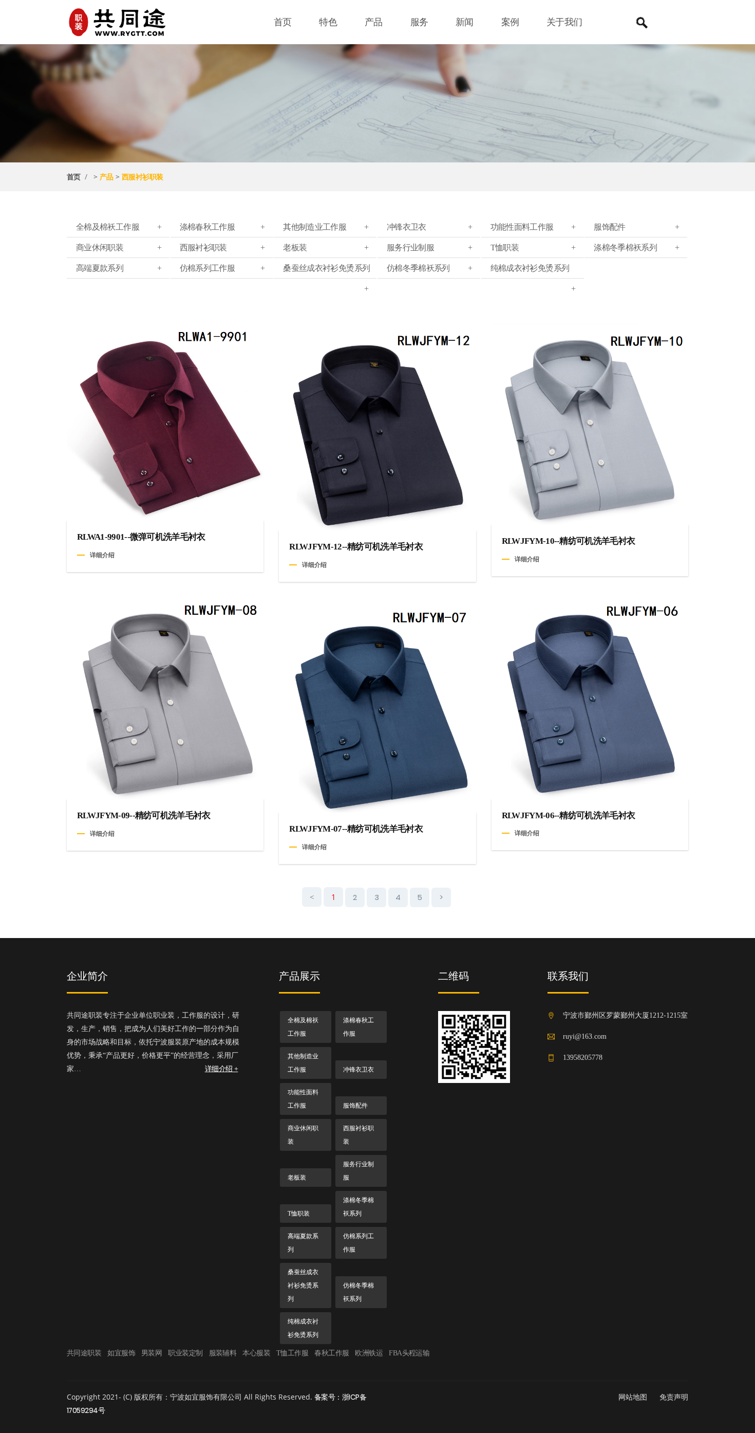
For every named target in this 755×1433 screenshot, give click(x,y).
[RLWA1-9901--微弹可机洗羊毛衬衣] (165, 421)
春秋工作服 (331, 1353)
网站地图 (632, 1397)
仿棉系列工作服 (222, 268)
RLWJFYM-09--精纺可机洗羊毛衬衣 (144, 815)
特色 (328, 22)
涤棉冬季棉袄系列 (636, 247)
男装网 (151, 1353)
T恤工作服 (292, 1353)
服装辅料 (223, 1353)
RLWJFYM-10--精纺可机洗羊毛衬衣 (568, 541)
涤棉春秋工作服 (222, 227)
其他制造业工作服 (325, 227)
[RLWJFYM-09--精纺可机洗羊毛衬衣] (165, 698)
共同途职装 (84, 1353)
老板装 (325, 247)
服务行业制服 (429, 247)
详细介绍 (102, 554)
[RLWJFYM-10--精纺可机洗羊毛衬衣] (590, 423)
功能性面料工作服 (533, 227)
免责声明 (673, 1397)
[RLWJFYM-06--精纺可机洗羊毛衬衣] (590, 698)
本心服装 (256, 1353)
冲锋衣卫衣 (429, 227)
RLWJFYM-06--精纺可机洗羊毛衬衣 (568, 815)
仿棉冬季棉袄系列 (429, 268)
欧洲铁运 (369, 1353)
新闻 (465, 22)
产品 (374, 22)
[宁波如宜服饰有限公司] (124, 21)
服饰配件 (636, 227)
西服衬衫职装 (142, 177)
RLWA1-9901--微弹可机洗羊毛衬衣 (141, 537)
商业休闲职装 (118, 247)
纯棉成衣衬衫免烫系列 (533, 271)
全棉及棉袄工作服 (118, 227)
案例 (510, 22)
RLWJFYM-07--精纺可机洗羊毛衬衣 (356, 829)
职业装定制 (185, 1353)
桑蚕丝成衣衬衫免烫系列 (326, 271)
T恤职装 (533, 247)
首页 (283, 22)
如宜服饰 (121, 1353)
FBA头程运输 (409, 1353)
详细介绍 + (221, 1069)
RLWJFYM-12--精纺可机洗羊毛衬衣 (356, 547)
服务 (419, 22)
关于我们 (564, 22)
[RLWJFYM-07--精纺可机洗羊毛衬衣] (377, 705)
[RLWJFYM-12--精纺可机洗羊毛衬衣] (377, 426)
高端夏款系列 (118, 268)
